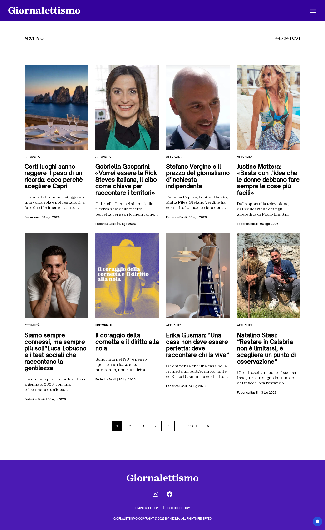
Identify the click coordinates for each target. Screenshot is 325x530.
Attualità (32, 156)
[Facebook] (169, 494)
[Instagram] (155, 494)
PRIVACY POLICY (147, 508)
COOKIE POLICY (178, 508)
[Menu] (313, 10)
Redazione (32, 217)
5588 (192, 426)
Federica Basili (105, 224)
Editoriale (103, 325)
